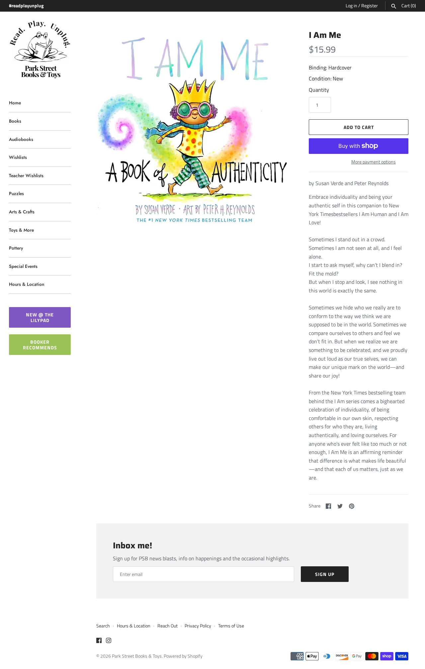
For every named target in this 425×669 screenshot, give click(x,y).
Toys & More (21, 230)
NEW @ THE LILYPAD (40, 317)
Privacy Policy (198, 625)
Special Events (23, 266)
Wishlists (18, 157)
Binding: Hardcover (330, 67)
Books (15, 121)
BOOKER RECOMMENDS (40, 344)
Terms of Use (231, 625)
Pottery (16, 248)
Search (103, 625)
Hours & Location (26, 284)
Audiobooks (21, 139)
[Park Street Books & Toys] (40, 50)
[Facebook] (99, 641)
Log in (351, 5)
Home (15, 102)
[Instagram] (108, 641)
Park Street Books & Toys (137, 656)
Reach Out (167, 625)
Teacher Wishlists (26, 175)
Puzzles (16, 193)
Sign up (324, 574)
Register (369, 5)
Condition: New (326, 78)
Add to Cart (359, 127)
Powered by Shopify (183, 656)
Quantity (319, 90)
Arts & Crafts (22, 211)
